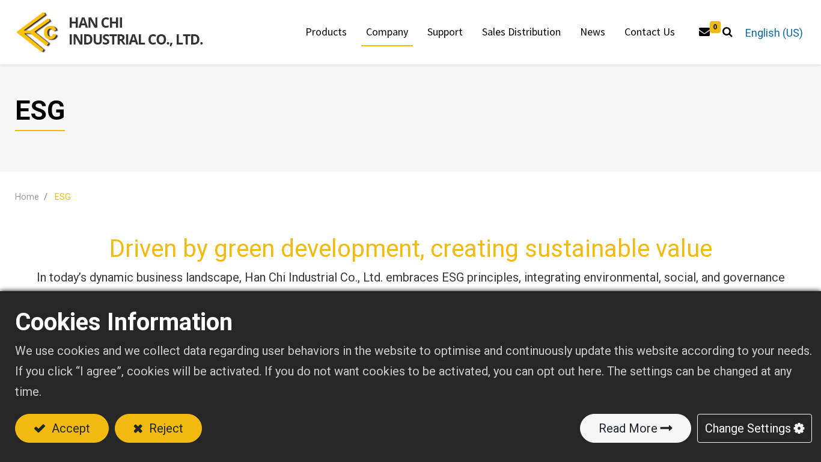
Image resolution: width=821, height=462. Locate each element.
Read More (628, 428)
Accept (69, 428)
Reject (164, 428)
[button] (727, 32)
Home (27, 197)
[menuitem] (521, 32)
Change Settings (748, 428)
